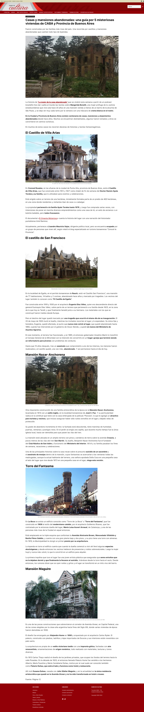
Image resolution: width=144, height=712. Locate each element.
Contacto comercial (67, 695)
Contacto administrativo (68, 690)
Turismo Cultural (30, 16)
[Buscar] (142, 6)
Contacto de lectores (67, 692)
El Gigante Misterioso (48, 218)
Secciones (36, 687)
